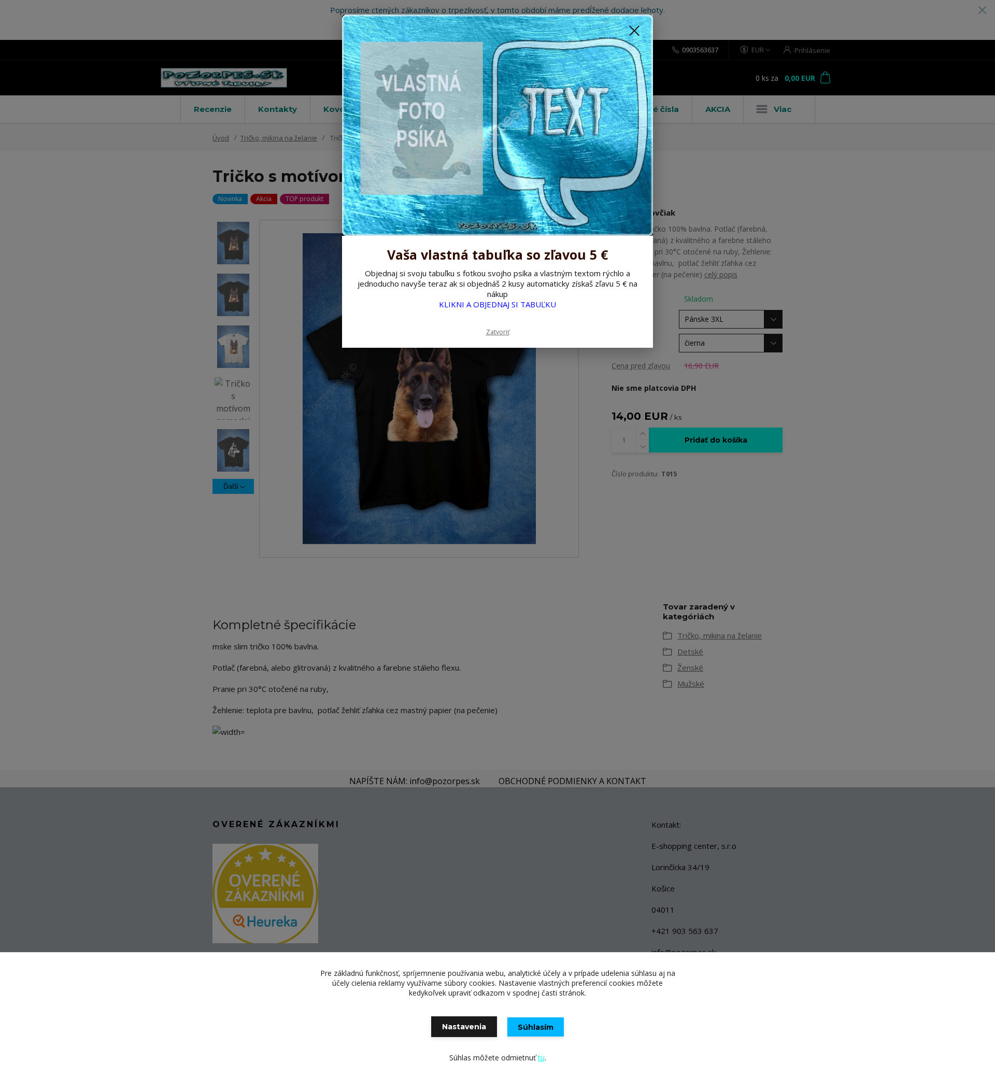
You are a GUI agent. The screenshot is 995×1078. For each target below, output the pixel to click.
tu (541, 1057)
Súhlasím (535, 1027)
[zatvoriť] (634, 30)
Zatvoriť (497, 332)
